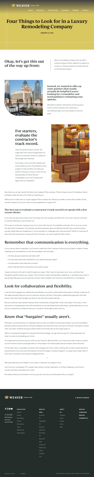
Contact (85, 10)
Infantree (86, 473)
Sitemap (23, 473)
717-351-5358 (8, 415)
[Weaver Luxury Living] (18, 398)
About (30, 10)
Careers (76, 10)
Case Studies (53, 10)
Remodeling (20, 418)
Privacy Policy (10, 473)
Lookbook (65, 10)
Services (40, 10)
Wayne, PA (42, 438)
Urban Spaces (21, 433)
